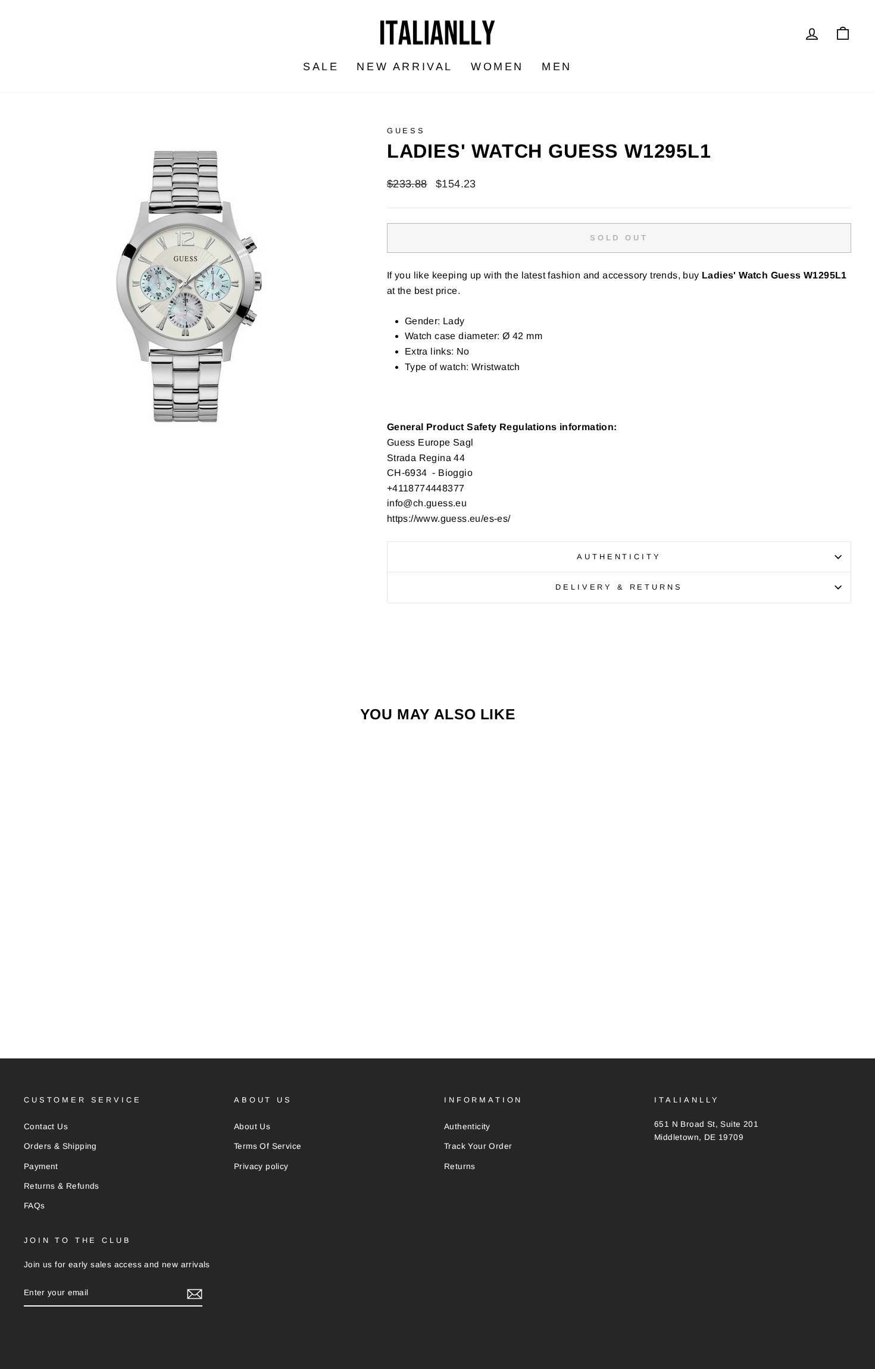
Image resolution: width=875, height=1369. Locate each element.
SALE (321, 67)
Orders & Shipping (60, 1146)
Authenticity (619, 556)
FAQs (34, 1205)
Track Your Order (478, 1146)
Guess (406, 130)
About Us (252, 1126)
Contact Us (46, 1126)
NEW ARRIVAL (405, 67)
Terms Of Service (267, 1146)
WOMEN (497, 67)
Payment (41, 1166)
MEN (557, 67)
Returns (460, 1166)
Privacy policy (261, 1166)
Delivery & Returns (618, 586)
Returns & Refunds (61, 1186)
